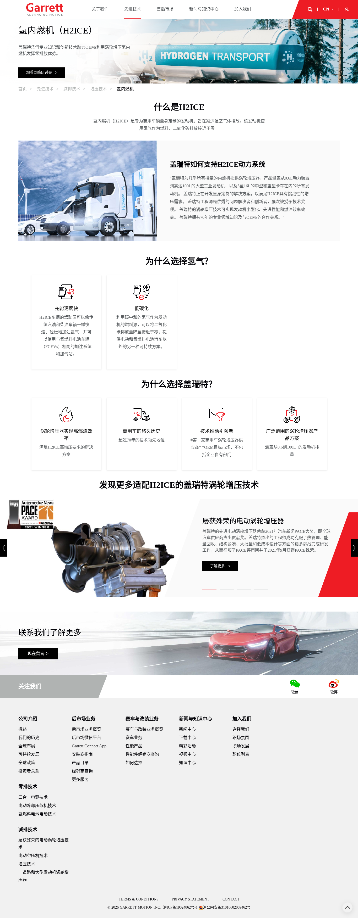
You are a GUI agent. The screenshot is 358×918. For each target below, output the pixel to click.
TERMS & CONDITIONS (139, 899)
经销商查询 (82, 771)
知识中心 (187, 762)
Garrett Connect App (89, 746)
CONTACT (231, 899)
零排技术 (27, 786)
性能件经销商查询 (142, 754)
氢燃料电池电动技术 (37, 814)
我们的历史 (28, 737)
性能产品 (134, 746)
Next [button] (354, 548)
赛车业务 (134, 737)
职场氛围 (240, 737)
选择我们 (240, 729)
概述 (22, 729)
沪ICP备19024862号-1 (180, 907)
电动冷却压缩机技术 (37, 805)
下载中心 (187, 737)
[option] (66, 322)
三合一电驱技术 (33, 797)
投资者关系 (28, 771)
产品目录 (80, 762)
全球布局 (26, 746)
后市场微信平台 (86, 737)
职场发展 (240, 746)
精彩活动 (187, 746)
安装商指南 (82, 754)
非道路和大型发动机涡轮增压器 (43, 876)
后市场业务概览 (86, 729)
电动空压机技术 (33, 855)
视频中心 (187, 754)
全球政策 (26, 762)
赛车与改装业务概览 (144, 729)
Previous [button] (3, 548)
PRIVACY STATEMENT (190, 899)
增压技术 (26, 864)
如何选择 (134, 762)
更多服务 (80, 779)
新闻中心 (187, 729)
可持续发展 (28, 754)
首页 (22, 89)
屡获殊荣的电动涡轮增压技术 (43, 843)
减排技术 (27, 829)
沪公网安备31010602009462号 (227, 907)
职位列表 (240, 754)
